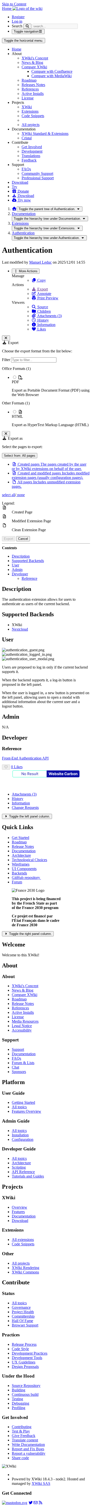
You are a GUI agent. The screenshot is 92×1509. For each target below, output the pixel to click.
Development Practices (29, 1353)
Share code (20, 1458)
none (20, 495)
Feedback (29, 160)
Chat (15, 1067)
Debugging (20, 1403)
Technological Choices (29, 860)
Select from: (19, 455)
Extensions (30, 111)
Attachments (24, 794)
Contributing (21, 1427)
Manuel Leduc (40, 262)
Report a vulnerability (28, 1453)
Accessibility (22, 1030)
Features (18, 1212)
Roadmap (29, 80)
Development (32, 151)
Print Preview (47, 298)
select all (8, 495)
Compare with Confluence (51, 71)
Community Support (37, 173)
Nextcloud (20, 629)
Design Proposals (25, 1366)
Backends (19, 873)
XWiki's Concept (35, 58)
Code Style (20, 1349)
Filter (6, 360)
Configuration (22, 1139)
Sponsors (19, 1072)
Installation (20, 1135)
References (30, 89)
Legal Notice (22, 1026)
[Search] (27, 26)
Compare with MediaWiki (51, 76)
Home (16, 49)
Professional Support (38, 178)
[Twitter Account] (30, 1503)
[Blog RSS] (40, 1503)
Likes (41, 329)
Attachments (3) (49, 316)
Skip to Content (14, 4)
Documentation (24, 214)
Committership (23, 1316)
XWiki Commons (25, 1272)
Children (43, 311)
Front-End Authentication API (25, 758)
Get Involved (32, 147)
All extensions (23, 1239)
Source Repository (26, 1385)
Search (17, 26)
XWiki (27, 107)
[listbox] (46, 396)
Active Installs (33, 93)
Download (20, 182)
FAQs (26, 169)
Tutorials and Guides (28, 1176)
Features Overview (26, 1111)
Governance (21, 1307)
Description (21, 556)
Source (42, 307)
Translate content (25, 1440)
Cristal (27, 138)
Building (18, 1390)
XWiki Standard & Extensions (45, 133)
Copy (41, 280)
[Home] (14, 209)
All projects (30, 125)
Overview (19, 1207)
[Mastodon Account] (14, 1503)
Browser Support (25, 1325)
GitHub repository (26, 877)
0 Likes (17, 767)
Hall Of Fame (22, 1321)
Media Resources (25, 1021)
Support (18, 1049)
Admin (17, 569)
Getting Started (23, 1102)
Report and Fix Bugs (28, 1449)
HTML (17, 416)
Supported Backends (28, 561)
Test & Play (21, 1431)
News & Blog (32, 62)
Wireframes (20, 864)
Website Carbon (63, 773)
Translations (31, 156)
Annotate (43, 293)
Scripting (19, 1167)
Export (42, 289)
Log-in (17, 21)
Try (14, 187)
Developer (20, 574)
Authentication (23, 233)
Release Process (24, 1344)
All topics (19, 1107)
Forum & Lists (23, 1063)
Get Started (20, 838)
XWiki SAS (41, 1483)
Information (45, 325)
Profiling (18, 1408)
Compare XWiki (34, 67)
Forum (17, 882)
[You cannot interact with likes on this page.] (6, 767)
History (42, 320)
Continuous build (25, 1394)
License (28, 98)
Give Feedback (23, 1436)
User (15, 565)
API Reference (23, 1172)
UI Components (24, 869)
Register (18, 17)
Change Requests (25, 807)
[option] (51, 386)
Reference (29, 578)
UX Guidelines (23, 1362)
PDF (15, 382)
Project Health (23, 1312)
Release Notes (23, 846)
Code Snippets (33, 116)
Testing (17, 1399)
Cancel (23, 539)
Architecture (21, 855)
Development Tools (27, 1358)
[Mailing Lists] (35, 1503)
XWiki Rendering (25, 1268)
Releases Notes (33, 85)
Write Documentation (28, 1444)
